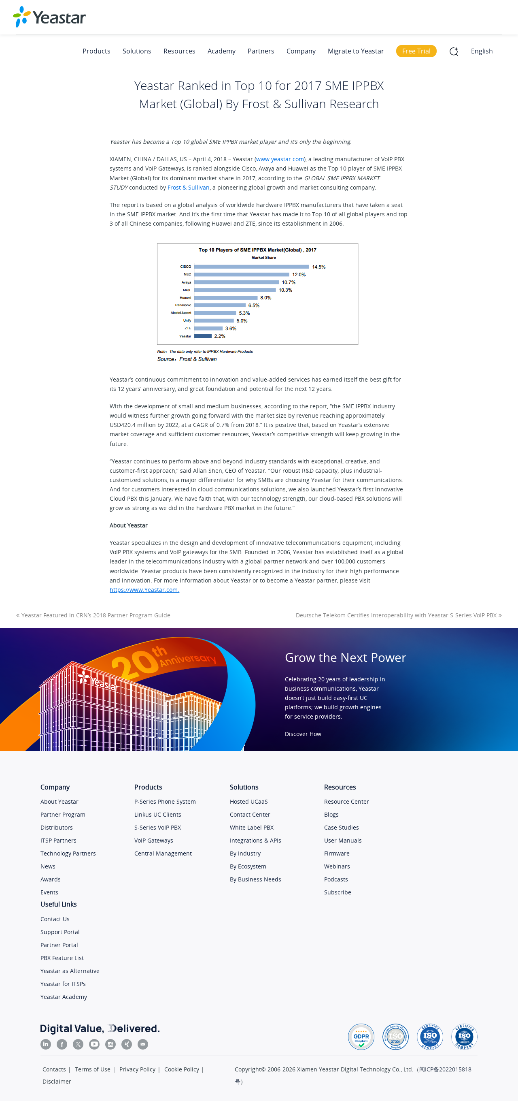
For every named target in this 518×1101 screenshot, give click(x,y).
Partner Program (62, 814)
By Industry (245, 853)
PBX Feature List (62, 958)
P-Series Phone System (165, 801)
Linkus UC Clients (157, 814)
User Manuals (343, 840)
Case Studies (341, 827)
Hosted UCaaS (249, 801)
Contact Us (55, 919)
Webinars (337, 866)
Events (49, 892)
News (47, 866)
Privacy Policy (137, 1069)
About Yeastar (59, 801)
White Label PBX (252, 827)
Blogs (331, 814)
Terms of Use (92, 1069)
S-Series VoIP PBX (157, 827)
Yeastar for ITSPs (63, 984)
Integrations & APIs (255, 840)
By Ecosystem (248, 866)
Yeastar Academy (63, 997)
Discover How (303, 734)
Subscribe (337, 892)
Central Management (163, 853)
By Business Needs (255, 879)
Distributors (56, 827)
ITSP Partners (58, 840)
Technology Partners (68, 853)
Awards (50, 879)
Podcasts (336, 879)
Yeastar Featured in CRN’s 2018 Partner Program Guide (95, 615)
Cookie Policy (181, 1069)
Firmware (337, 853)
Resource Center (346, 801)
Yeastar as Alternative (70, 971)
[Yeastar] (49, 17)
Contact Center (250, 814)
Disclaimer (56, 1081)
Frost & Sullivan (189, 187)
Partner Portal (59, 945)
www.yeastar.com (280, 159)
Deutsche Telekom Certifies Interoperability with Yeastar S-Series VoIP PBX (396, 615)
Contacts (54, 1069)
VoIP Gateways (153, 840)
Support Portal (60, 932)
